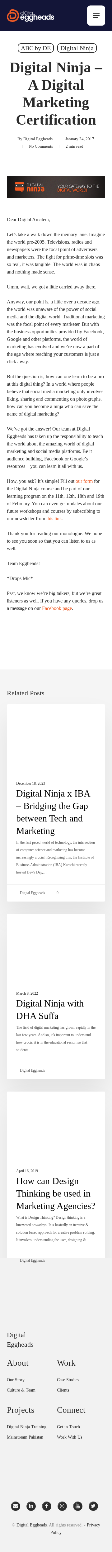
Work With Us (69, 1437)
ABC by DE (36, 48)
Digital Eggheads (38, 138)
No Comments (41, 146)
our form (84, 481)
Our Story (16, 1380)
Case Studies (68, 1380)
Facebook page (57, 608)
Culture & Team (21, 1390)
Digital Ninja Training (26, 1427)
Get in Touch (68, 1427)
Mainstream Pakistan (25, 1437)
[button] (96, 15)
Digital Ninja (77, 48)
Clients (63, 1390)
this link (54, 518)
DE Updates (32, 714)
